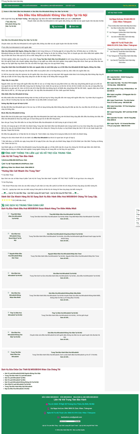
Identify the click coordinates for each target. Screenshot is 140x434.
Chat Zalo (75, 26)
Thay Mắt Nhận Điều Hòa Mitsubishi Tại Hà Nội (64, 214)
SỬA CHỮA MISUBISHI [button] (30, 5)
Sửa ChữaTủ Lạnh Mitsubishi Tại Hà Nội (18, 384)
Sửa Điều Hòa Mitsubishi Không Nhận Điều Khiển (65, 293)
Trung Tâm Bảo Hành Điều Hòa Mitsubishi (65, 352)
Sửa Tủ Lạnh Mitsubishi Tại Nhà (15, 378)
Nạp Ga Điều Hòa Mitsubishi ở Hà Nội (17, 388)
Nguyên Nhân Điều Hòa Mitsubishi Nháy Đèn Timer (65, 254)
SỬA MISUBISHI (66, 397)
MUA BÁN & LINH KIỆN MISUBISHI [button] (52, 5)
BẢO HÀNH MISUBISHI (50, 397)
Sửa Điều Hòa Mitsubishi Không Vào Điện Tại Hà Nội (65, 333)
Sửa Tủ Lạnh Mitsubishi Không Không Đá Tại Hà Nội (22, 382)
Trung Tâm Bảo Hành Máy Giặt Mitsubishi (18, 386)
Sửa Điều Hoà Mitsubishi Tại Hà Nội (64, 273)
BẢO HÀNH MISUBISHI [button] (11, 5)
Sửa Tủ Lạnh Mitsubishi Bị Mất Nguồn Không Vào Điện (22, 373)
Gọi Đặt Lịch (70, 5)
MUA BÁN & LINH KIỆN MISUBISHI (85, 397)
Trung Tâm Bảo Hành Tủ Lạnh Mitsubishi (18, 375)
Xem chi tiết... (64, 219)
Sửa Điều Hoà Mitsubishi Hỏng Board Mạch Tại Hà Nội (65, 234)
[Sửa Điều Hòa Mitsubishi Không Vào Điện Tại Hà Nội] (13, 29)
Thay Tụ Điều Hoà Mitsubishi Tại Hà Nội (65, 313)
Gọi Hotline (59, 26)
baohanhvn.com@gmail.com (71, 417)
